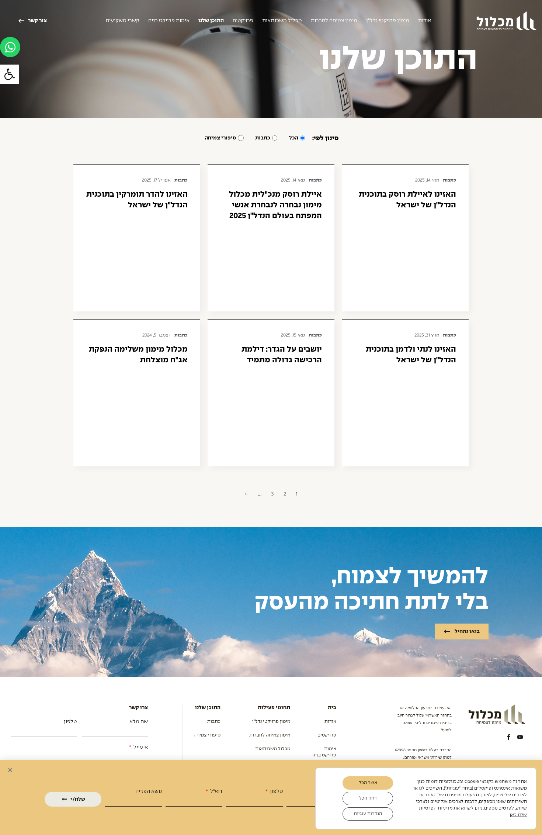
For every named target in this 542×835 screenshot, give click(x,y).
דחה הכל (368, 798)
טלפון (276, 791)
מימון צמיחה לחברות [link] (334, 20)
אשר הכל (368, 783)
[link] (9, 74)
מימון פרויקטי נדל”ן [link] (387, 20)
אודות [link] (424, 20)
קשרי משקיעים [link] (122, 20)
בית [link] (332, 707)
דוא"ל (215, 791)
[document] (271, 776)
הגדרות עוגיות (368, 814)
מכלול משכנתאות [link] (282, 20)
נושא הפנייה (148, 791)
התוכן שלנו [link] (211, 20)
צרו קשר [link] (138, 707)
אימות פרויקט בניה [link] (169, 20)
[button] (10, 770)
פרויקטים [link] (243, 20)
